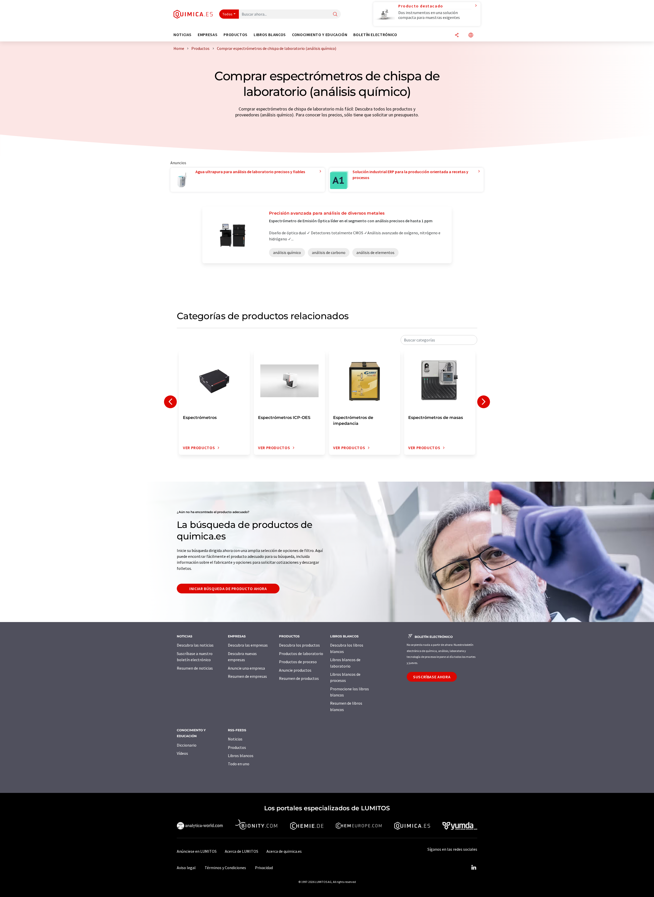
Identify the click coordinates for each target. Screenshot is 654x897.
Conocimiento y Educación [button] (319, 34)
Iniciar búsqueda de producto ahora (228, 588)
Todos (228, 14)
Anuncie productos (295, 670)
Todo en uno (238, 763)
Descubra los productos (299, 645)
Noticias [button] (182, 34)
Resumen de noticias (195, 668)
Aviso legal (186, 867)
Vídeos (182, 753)
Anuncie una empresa (246, 668)
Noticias (235, 738)
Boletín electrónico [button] (375, 34)
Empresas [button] (207, 34)
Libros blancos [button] (270, 34)
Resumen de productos (299, 678)
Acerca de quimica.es (284, 851)
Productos (237, 747)
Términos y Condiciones (225, 867)
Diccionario (186, 745)
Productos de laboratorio (301, 653)
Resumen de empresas (247, 676)
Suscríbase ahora (431, 676)
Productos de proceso (298, 661)
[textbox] (439, 340)
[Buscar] (335, 14)
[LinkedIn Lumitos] (473, 867)
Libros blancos (240, 755)
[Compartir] (456, 35)
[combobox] (439, 340)
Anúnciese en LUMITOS (197, 851)
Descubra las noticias (195, 645)
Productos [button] (236, 34)
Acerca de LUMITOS (241, 851)
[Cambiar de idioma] (470, 35)
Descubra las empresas (248, 645)
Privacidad (264, 867)
